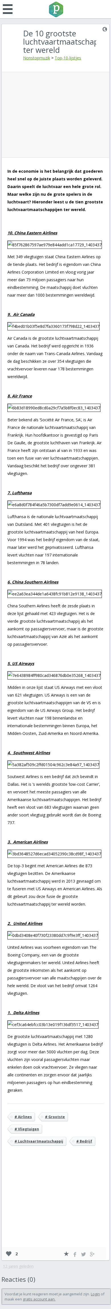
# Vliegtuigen (27, 1129)
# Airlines (23, 1116)
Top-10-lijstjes (68, 58)
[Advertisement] (57, 115)
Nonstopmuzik (36, 58)
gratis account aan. (39, 1299)
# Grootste (55, 1116)
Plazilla (55, 9)
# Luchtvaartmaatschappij (39, 1141)
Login (95, 1294)
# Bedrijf (84, 1141)
